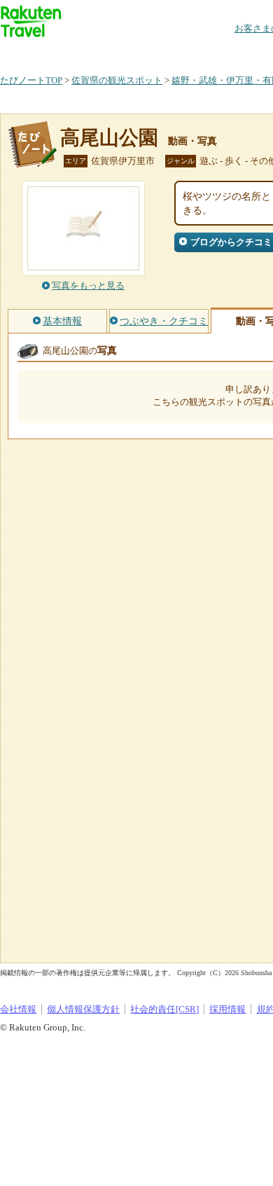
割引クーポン (221, 52)
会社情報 (18, 1009)
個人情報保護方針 (83, 1009)
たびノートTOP (31, 80)
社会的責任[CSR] (164, 1009)
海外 (106, 52)
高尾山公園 (109, 138)
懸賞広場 (164, 52)
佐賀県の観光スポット (116, 80)
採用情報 (227, 1009)
